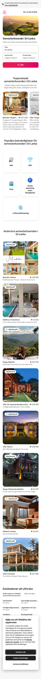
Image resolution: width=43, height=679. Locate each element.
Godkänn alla (21, 652)
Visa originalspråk (11, 5)
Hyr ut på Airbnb (30, 12)
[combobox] (21, 49)
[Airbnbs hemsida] (4, 12)
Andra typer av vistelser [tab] (12, 594)
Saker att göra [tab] (29, 594)
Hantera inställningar (20, 664)
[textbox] (12, 57)
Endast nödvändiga (20, 658)
